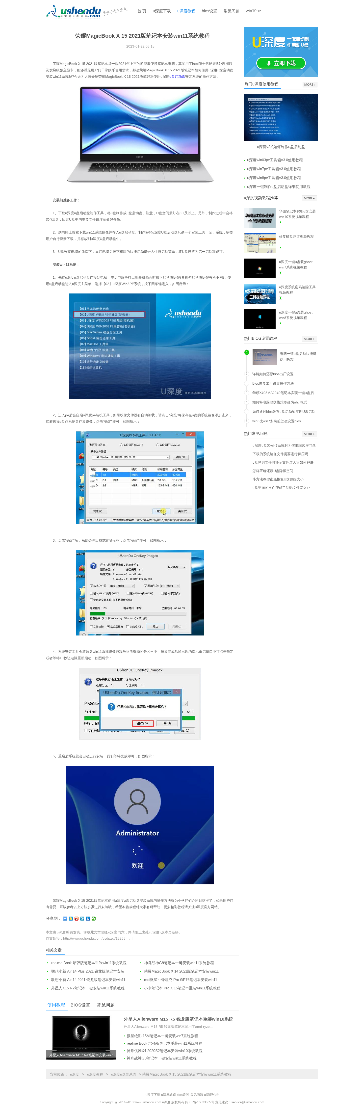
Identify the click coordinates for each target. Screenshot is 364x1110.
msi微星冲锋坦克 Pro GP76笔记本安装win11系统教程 (178, 980)
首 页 (141, 11)
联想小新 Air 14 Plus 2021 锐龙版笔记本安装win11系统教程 (85, 971)
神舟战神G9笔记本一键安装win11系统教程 (179, 963)
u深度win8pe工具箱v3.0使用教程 (274, 178)
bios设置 (209, 11)
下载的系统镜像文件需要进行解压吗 (280, 454)
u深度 (74, 1074)
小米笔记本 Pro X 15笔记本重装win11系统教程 (182, 988)
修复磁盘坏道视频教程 (296, 236)
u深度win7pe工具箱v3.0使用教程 (274, 169)
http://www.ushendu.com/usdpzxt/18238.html (98, 938)
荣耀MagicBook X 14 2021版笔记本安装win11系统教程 (179, 971)
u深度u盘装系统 (123, 1074)
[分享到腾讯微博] (82, 919)
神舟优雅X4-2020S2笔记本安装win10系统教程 (165, 1051)
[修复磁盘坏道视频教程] (260, 243)
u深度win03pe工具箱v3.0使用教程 (275, 160)
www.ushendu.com (147, 1102)
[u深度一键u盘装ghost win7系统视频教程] (260, 268)
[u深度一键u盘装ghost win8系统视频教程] (260, 319)
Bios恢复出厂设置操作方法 (273, 383)
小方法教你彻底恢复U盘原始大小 (278, 479)
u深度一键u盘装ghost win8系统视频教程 (295, 315)
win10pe (253, 11)
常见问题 (231, 11)
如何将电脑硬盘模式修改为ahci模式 (279, 402)
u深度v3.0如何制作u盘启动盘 (281, 147)
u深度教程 (186, 11)
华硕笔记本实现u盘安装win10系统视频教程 (297, 214)
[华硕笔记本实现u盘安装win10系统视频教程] (260, 218)
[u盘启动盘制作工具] (91, 11)
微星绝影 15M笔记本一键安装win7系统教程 (162, 1036)
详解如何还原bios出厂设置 (272, 374)
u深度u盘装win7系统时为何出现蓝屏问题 (284, 445)
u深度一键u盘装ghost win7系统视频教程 (295, 264)
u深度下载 (162, 11)
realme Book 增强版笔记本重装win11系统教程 (89, 963)
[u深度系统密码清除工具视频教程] (260, 294)
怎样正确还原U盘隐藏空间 (273, 471)
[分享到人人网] (88, 919)
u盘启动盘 (177, 77)
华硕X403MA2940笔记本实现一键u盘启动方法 (283, 393)
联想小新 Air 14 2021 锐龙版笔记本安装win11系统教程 (85, 980)
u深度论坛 (211, 1095)
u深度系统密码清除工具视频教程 (297, 289)
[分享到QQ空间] (71, 919)
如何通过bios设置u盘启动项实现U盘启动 (283, 412)
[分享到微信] (94, 919)
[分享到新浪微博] (77, 919)
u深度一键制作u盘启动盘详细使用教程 (279, 187)
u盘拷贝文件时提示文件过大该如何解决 (283, 462)
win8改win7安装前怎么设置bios (276, 421)
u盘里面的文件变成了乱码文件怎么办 (281, 487)
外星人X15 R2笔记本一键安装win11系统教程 (88, 988)
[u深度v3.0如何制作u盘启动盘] (281, 117)
